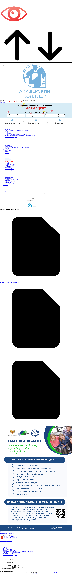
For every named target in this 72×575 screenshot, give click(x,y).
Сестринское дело (8, 160)
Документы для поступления (10, 164)
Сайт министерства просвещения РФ (7, 533)
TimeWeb (55, 572)
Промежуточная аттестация (10, 181)
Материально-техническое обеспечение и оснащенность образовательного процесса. (18, 551)
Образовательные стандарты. (8, 549)
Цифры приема (7, 162)
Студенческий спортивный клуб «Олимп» (12, 179)
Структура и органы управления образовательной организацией (16, 130)
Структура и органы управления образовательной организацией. (14, 546)
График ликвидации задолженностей (11, 172)
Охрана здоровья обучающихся (10, 174)
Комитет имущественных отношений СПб (11, 537)
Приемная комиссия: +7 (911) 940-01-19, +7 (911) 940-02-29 (11, 101)
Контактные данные (8, 190)
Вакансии (6, 189)
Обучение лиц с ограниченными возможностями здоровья (15, 170)
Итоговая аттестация (8, 182)
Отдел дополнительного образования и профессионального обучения (17, 147)
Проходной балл (8, 167)
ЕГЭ (5, 184)
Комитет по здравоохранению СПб (10, 536)
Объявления (7, 186)
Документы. (5, 547)
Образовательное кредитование (10, 168)
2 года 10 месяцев (16, 115)
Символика (7, 148)
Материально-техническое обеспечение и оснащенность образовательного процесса (20, 135)
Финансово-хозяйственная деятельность (12, 138)
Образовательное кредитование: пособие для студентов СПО (11, 282)
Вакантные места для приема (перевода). (10, 555)
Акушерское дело (8, 159)
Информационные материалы (5, 425)
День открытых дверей (9, 161)
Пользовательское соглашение (5, 542)
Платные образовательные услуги (11, 137)
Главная (4, 126)
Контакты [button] (4, 188)
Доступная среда (6, 556)
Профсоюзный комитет (9, 177)
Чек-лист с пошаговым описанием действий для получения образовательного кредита (16, 354)
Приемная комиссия (8, 156)
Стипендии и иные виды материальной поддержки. (12, 552)
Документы (7, 131)
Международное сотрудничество (10, 140)
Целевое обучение (8, 157)
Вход (32, 200)
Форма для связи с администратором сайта (8, 532)
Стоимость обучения (8, 166)
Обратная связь (7, 191)
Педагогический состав (9, 146)
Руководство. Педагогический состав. (9, 550)
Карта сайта (2, 102)
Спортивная (7, 154)
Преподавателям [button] (5, 185)
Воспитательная (7, 152)
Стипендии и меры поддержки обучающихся (13, 136)
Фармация (7, 158)
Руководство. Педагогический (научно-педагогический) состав (16, 134)
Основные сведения (8, 129)
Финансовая (7, 153)
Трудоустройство (8, 173)
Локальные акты (8, 150)
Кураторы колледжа (8, 178)
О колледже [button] (5, 142)
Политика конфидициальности (6, 541)
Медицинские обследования (10, 180)
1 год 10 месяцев (35, 115)
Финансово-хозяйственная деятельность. (10, 554)
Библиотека (7, 176)
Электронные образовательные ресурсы (12, 141)
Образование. (5, 548)
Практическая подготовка (9, 183)
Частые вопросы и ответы (9, 169)
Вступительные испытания (9, 165)
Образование (7, 132)
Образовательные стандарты (10, 133)
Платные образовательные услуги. (9, 553)
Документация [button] (5, 149)
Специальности (7, 145)
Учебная (6, 151)
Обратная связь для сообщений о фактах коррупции (9, 540)
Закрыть (28, 200)
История (6, 144)
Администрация (7, 143)
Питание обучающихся (9, 175)
